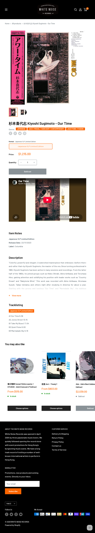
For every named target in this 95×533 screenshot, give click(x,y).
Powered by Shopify (12, 525)
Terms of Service (59, 450)
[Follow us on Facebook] (6, 514)
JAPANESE (21, 129)
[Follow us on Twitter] (11, 514)
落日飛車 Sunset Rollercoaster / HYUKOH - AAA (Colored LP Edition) (22, 385)
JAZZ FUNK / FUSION (75, 129)
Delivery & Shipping (60, 434)
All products (16, 23)
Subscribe (13, 491)
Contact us (56, 446)
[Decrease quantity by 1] (21, 162)
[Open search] (75, 9)
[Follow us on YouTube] (21, 514)
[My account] (80, 9)
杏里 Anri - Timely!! (49, 384)
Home (7, 23)
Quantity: (13, 162)
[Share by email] (24, 133)
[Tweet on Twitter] (20, 133)
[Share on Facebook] (10, 133)
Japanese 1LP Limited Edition (21, 311)
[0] (85, 9)
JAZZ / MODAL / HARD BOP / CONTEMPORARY (46, 129)
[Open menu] (6, 10)
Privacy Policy (58, 442)
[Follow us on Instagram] (16, 514)
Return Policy (57, 438)
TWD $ (8, 503)
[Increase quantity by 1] (34, 162)
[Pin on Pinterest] (15, 133)
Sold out (27, 171)
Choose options (22, 408)
